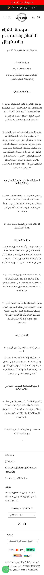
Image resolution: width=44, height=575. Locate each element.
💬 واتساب (10, 461)
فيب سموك (33, 562)
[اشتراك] (33, 515)
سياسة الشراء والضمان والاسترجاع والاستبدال (20, 470)
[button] (4, 17)
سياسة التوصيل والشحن (16, 478)
